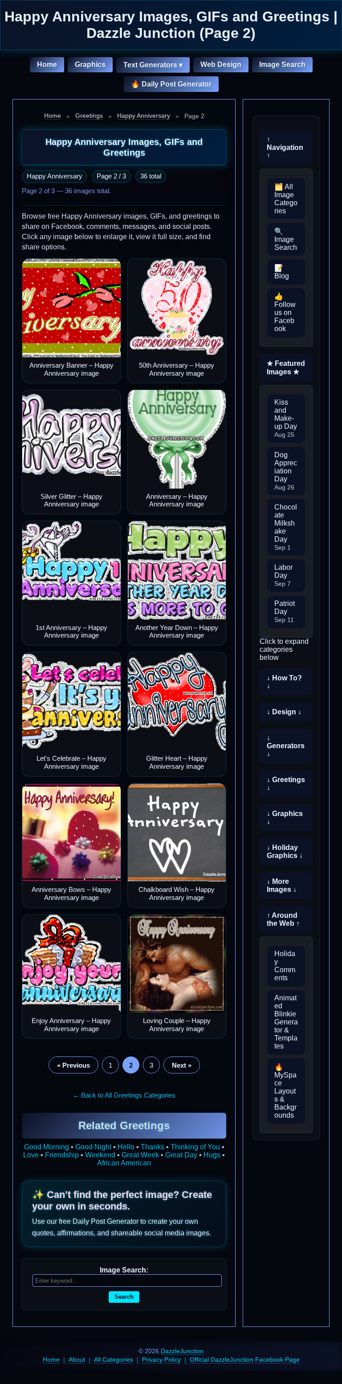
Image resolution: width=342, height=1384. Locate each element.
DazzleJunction (182, 1351)
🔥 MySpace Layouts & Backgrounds (285, 1091)
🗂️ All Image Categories (285, 199)
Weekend (100, 1155)
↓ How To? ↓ (284, 682)
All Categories (113, 1359)
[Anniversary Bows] (71, 832)
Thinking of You (195, 1147)
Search (124, 1296)
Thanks (152, 1147)
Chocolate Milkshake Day (285, 527)
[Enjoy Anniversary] (71, 964)
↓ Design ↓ (284, 712)
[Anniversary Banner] (71, 308)
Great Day (181, 1155)
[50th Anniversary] (177, 308)
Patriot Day (284, 611)
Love (31, 1155)
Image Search (282, 64)
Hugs (212, 1155)
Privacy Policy (161, 1359)
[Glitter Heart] (177, 701)
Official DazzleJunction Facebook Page (245, 1359)
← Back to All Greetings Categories (124, 1095)
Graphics (90, 64)
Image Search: (124, 1270)
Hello (126, 1147)
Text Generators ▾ (153, 65)
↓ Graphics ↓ (285, 817)
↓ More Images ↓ (282, 885)
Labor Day (283, 575)
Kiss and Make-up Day (285, 418)
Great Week (140, 1155)
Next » (181, 1065)
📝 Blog (281, 272)
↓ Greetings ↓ (286, 783)
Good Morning (46, 1147)
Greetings (89, 115)
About (77, 1359)
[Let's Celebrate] (71, 701)
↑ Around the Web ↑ (283, 919)
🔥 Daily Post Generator (171, 84)
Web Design (220, 64)
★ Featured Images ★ (286, 368)
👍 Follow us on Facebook (285, 312)
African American (124, 1163)
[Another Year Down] (177, 570)
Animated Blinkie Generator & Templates (286, 1022)
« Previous (73, 1065)
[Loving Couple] (177, 964)
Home (47, 64)
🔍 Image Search (285, 239)
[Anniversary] (177, 439)
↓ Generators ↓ (286, 746)
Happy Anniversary (143, 115)
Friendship (62, 1155)
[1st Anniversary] (71, 570)
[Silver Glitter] (71, 439)
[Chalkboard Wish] (177, 832)
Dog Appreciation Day (285, 471)
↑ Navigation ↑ (285, 147)
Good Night (93, 1147)
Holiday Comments (284, 966)
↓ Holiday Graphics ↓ (285, 851)
